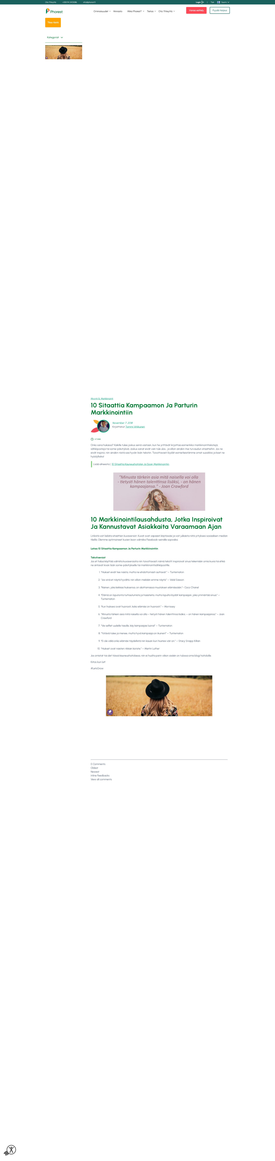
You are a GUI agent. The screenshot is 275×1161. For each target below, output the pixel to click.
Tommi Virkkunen (135, 426)
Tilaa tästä (53, 22)
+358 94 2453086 (69, 2)
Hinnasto (117, 11)
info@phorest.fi (89, 2)
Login (198, 2)
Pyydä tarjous (220, 10)
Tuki (212, 2)
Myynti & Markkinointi (102, 398)
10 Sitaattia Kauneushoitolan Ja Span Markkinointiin (140, 464)
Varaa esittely (196, 10)
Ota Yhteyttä (50, 2)
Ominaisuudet (101, 11)
